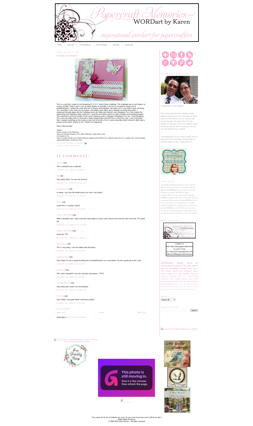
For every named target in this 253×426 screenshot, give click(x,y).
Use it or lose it (170, 289)
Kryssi (59, 202)
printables (174, 268)
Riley (191, 279)
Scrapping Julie (62, 189)
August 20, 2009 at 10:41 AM (71, 290)
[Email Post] (85, 143)
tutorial (163, 281)
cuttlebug (172, 276)
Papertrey (74, 146)
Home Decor (193, 269)
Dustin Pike (178, 281)
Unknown (60, 296)
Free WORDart (85, 45)
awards (169, 274)
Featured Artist (192, 276)
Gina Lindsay (62, 244)
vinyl (180, 274)
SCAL (172, 279)
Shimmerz (164, 276)
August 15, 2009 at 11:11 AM (71, 209)
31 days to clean (181, 284)
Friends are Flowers (67, 55)
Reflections (165, 279)
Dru (58, 176)
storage (193, 289)
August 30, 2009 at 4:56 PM (71, 303)
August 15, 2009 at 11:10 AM (71, 196)
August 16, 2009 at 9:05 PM (71, 277)
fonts (176, 289)
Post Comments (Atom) (76, 317)
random (168, 286)
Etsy (175, 274)
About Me (70, 45)
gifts (189, 266)
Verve (196, 279)
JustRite (186, 274)
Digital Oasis (175, 286)
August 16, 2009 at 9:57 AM (71, 264)
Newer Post (61, 312)
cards (66, 146)
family (183, 268)
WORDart (167, 262)
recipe (188, 289)
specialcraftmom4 (63, 283)
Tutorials (116, 45)
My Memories (170, 284)
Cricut (180, 271)
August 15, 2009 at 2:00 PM (71, 251)
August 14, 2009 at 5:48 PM (71, 170)
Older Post (141, 312)
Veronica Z (61, 270)
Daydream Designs (192, 284)
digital (175, 271)
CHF (184, 276)
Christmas (170, 281)
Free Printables (102, 45)
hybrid (163, 286)
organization (182, 289)
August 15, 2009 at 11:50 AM (71, 238)
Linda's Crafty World (64, 215)
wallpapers (188, 271)
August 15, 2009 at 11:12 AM (71, 225)
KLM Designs (166, 271)
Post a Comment (63, 309)
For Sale (187, 281)
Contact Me (129, 45)
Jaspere (60, 163)
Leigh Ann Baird (63, 257)
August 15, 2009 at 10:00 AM (71, 183)
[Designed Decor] (126, 396)
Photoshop (194, 274)
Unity (179, 276)
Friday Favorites (182, 279)
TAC (184, 266)
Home (59, 45)
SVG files (183, 286)
